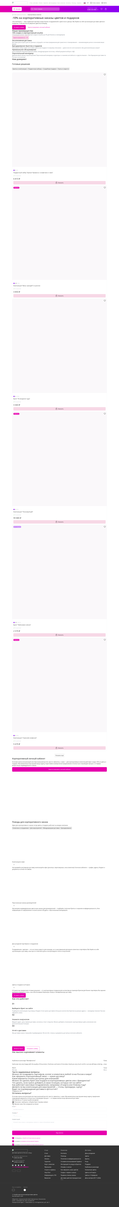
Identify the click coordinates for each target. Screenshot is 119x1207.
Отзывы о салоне (66, 1167)
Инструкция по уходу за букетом (71, 1164)
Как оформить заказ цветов (69, 1170)
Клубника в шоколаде (92, 1167)
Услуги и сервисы (50, 1170)
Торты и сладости (63, 69)
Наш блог (48, 1172)
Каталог (18, 9)
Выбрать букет (18, 1048)
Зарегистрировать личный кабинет (39, 27)
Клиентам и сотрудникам (21, 828)
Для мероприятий (36, 828)
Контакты (68, 3)
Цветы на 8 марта (90, 1172)
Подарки (88, 1164)
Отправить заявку (32, 1048)
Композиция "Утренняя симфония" (25, 738)
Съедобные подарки (49, 69)
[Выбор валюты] (88, 3)
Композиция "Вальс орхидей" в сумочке (26, 286)
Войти (105, 3)
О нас (31, 3)
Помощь (74, 3)
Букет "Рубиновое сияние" (22, 625)
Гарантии (45, 3)
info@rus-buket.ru (19, 1162)
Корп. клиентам (61, 3)
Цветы (87, 1156)
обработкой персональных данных (31, 1138)
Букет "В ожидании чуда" (21, 399)
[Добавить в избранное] (104, 74)
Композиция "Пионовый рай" (23, 512)
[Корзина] (106, 9)
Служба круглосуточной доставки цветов (25, 1194)
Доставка (35, 3)
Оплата (40, 3)
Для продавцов (52, 3)
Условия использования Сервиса (71, 1161)
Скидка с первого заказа (68, 1172)
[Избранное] (101, 9)
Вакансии (48, 1178)
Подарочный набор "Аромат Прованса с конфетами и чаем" (33, 173)
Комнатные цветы (90, 1170)
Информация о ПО (50, 1175)
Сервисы (79, 3)
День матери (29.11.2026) (93, 1178)
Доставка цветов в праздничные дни (71, 1179)
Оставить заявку (19, 27)
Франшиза (48, 1167)
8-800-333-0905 (18, 1158)
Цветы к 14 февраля (91, 1175)
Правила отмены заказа (68, 1175)
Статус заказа (96, 3)
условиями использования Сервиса (30, 1141)
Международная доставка (51, 828)
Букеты (87, 1159)
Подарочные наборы (35, 69)
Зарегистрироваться (19, 37)
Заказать (60, 183)
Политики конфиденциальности (71, 1159)
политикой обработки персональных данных (32, 1144)
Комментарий (16, 1119)
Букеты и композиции (20, 69)
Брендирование (66, 828)
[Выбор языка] (85, 3)
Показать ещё (59, 755)
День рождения (90, 1153)
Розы (86, 1161)
